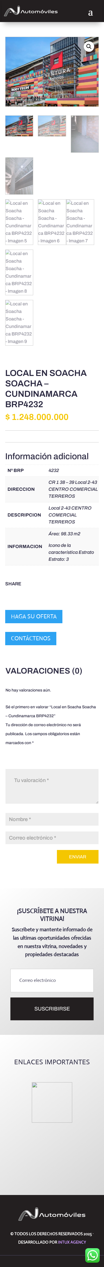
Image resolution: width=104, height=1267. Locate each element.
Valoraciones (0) (43, 670)
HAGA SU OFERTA (34, 616)
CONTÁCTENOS (31, 638)
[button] (89, 46)
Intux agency (72, 1242)
